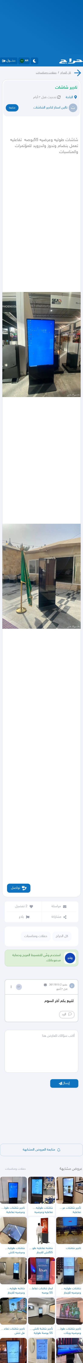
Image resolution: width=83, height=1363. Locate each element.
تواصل (15, 888)
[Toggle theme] (34, 60)
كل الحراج (65, 73)
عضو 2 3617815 (58, 984)
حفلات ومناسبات (46, 73)
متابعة (12, 107)
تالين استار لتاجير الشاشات (50, 108)
